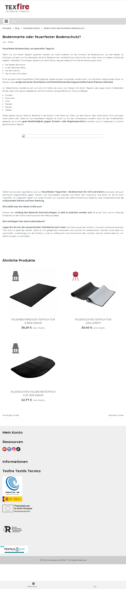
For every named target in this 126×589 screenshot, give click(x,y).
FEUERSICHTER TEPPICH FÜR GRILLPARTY (93, 321)
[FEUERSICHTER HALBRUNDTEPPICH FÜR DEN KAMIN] (33, 364)
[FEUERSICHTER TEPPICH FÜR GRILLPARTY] (93, 291)
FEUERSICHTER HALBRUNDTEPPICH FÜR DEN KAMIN (33, 393)
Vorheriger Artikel (10, 415)
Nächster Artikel (116, 415)
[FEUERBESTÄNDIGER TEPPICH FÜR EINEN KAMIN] (33, 291)
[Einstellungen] (120, 8)
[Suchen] (114, 8)
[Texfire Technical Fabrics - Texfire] (17, 8)
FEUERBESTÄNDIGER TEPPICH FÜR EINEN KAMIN (33, 321)
